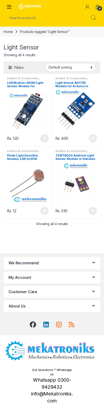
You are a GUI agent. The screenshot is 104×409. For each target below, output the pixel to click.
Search (93, 17)
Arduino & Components (22, 78)
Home (8, 32)
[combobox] (45, 17)
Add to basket (43, 138)
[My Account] (87, 7)
